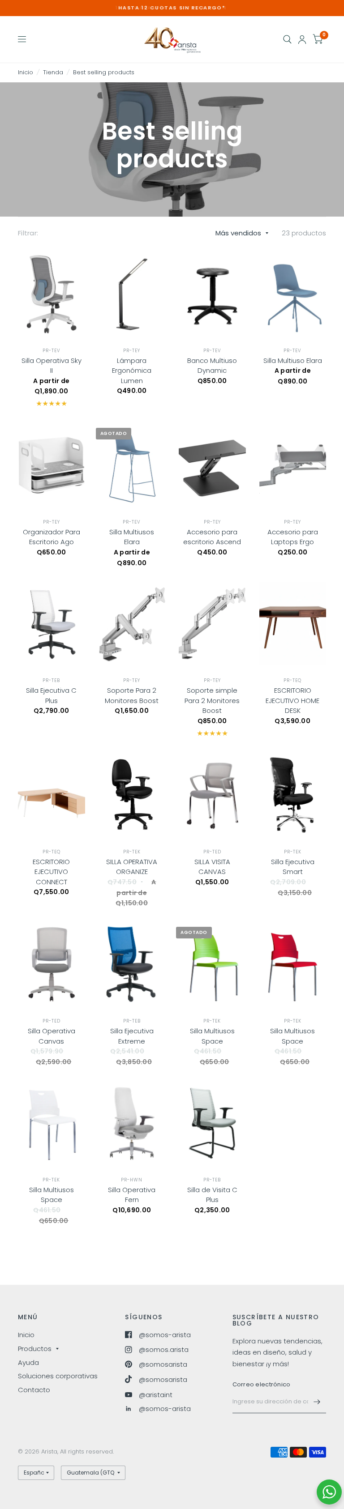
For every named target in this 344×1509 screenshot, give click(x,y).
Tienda (53, 72)
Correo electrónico (261, 1384)
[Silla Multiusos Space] (212, 964)
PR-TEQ (292, 680)
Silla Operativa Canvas (51, 1036)
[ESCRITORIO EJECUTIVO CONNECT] (51, 795)
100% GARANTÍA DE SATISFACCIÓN (172, 7)
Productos (35, 1348)
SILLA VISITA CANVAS (212, 867)
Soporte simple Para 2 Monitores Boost (212, 700)
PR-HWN (131, 1180)
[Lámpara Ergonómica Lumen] (132, 294)
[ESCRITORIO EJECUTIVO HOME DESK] (293, 624)
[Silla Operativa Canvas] (51, 964)
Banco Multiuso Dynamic (212, 365)
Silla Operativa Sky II (52, 365)
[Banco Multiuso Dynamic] (212, 294)
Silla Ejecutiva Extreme (132, 1036)
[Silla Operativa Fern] (132, 1123)
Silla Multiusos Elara (131, 537)
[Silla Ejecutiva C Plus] (51, 624)
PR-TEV (51, 350)
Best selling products (103, 72)
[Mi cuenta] (302, 39)
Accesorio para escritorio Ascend (212, 537)
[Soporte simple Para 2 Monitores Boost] (212, 624)
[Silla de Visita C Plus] (212, 1123)
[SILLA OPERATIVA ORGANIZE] (132, 795)
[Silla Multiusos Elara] (132, 465)
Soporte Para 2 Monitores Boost (132, 695)
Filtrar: (28, 233)
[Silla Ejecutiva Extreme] (132, 964)
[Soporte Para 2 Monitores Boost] (132, 624)
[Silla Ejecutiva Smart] (293, 795)
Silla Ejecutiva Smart (292, 867)
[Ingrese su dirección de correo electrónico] (317, 1401)
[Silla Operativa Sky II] (51, 294)
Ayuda (28, 1362)
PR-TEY (131, 350)
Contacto (34, 1389)
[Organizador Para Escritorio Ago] (51, 465)
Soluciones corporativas (58, 1376)
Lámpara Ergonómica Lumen (131, 370)
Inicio (25, 72)
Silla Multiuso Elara (292, 360)
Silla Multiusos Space (212, 1036)
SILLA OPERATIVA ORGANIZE (131, 867)
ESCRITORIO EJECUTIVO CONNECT (51, 872)
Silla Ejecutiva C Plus (51, 695)
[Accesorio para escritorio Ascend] (212, 465)
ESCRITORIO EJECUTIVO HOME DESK (292, 700)
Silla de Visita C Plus (212, 1195)
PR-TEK (132, 851)
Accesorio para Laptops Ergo (292, 537)
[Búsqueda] (287, 39)
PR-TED (212, 851)
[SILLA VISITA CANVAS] (212, 795)
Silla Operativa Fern (131, 1195)
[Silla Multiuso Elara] (293, 294)
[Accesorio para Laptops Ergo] (293, 465)
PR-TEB (51, 680)
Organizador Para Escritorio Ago (51, 537)
